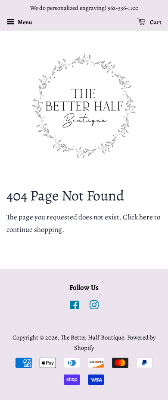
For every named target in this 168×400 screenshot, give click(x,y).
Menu (24, 22)
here (146, 217)
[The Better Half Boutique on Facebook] (74, 306)
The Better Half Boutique (92, 337)
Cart (155, 22)
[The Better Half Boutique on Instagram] (94, 306)
